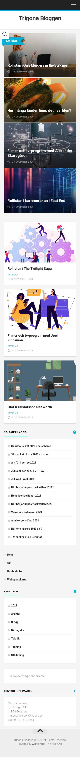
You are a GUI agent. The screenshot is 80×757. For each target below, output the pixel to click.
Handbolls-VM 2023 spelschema (31, 446)
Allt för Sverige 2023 (23, 462)
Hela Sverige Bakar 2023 (26, 495)
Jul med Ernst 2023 (23, 479)
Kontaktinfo (14, 571)
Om (9, 563)
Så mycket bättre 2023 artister (29, 454)
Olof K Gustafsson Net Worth (30, 407)
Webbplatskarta (17, 579)
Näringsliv (17, 630)
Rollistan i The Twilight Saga (30, 268)
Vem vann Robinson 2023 (26, 512)
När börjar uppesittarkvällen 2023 (31, 504)
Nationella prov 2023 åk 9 (26, 528)
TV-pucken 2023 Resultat (26, 537)
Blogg (15, 622)
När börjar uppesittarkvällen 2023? (32, 487)
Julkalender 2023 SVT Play (27, 470)
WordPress (38, 743)
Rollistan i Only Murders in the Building (27, 35)
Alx (60, 743)
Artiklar (13, 274)
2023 (14, 605)
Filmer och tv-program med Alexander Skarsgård (34, 125)
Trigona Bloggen (40, 18)
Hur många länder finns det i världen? (27, 80)
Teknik (15, 638)
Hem (10, 554)
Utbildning (17, 655)
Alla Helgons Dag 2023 (25, 520)
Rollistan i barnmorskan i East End (24, 170)
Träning (16, 646)
